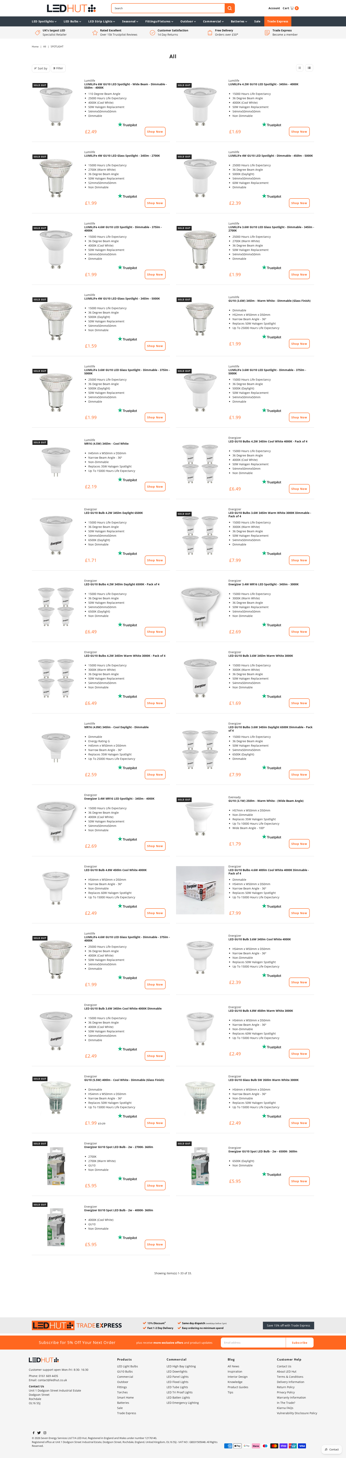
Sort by (42, 68)
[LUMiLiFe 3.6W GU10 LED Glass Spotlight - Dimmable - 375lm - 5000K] (56, 392)
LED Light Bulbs (127, 1366)
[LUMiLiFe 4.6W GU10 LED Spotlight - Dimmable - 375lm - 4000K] (56, 249)
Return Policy (286, 1387)
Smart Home (125, 1397)
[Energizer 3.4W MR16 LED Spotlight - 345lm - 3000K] (200, 607)
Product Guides (238, 1387)
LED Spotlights (43, 21)
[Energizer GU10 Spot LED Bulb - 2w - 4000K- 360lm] (56, 1226)
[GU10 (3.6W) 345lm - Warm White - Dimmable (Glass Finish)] (200, 321)
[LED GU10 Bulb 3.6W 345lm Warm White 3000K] (200, 678)
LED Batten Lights (178, 1397)
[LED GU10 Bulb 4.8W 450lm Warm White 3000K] (200, 1031)
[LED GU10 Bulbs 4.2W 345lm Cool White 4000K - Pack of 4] (200, 464)
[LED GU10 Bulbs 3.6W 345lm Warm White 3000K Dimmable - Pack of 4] (200, 535)
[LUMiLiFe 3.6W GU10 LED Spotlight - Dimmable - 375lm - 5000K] (200, 392)
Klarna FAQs (285, 1408)
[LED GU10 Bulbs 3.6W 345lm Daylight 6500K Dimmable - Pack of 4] (200, 749)
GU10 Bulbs (125, 1371)
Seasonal (129, 21)
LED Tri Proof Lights (180, 1392)
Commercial (212, 21)
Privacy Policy (286, 1392)
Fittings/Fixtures (158, 21)
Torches (122, 1392)
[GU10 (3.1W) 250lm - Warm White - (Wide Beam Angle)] (200, 821)
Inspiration (235, 1371)
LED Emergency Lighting (183, 1403)
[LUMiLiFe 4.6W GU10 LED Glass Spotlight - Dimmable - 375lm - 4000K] (56, 959)
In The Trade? (286, 1403)
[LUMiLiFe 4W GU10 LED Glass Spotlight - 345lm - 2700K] (56, 178)
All (44, 46)
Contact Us (284, 1366)
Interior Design (238, 1377)
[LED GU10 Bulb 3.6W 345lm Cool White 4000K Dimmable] (56, 1031)
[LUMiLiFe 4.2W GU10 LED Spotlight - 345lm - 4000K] (200, 106)
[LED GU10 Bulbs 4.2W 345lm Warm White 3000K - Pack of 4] (56, 678)
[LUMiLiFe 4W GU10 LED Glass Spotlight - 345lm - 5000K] (56, 321)
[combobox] (173, 8)
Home (35, 46)
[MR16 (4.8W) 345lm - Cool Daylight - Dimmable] (56, 749)
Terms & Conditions (290, 1377)
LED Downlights (177, 1371)
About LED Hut (286, 1371)
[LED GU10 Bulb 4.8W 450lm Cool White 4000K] (56, 890)
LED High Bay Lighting (181, 1366)
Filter (59, 68)
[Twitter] (39, 1433)
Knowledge (235, 1382)
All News (233, 1366)
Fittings (122, 1387)
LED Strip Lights (100, 21)
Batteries (237, 21)
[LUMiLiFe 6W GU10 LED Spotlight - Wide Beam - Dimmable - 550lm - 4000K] (56, 106)
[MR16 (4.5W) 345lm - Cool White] (56, 464)
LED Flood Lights (177, 1382)
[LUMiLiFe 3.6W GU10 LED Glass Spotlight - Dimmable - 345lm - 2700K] (200, 249)
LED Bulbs (71, 21)
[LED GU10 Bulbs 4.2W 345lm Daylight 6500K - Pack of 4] (56, 607)
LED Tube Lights (177, 1387)
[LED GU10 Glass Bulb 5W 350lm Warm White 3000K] (200, 1100)
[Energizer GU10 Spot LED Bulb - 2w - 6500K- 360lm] (200, 1165)
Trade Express (277, 21)
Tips (230, 1392)
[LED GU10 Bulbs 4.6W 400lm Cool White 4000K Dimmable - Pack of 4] (200, 890)
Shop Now (155, 131)
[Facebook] (33, 1433)
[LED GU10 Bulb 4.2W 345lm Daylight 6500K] (56, 535)
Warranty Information (291, 1397)
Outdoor (186, 21)
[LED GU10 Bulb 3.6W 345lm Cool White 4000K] (200, 959)
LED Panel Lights (178, 1377)
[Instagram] (44, 1433)
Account (274, 8)
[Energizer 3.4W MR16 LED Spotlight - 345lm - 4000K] (56, 821)
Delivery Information (290, 1382)
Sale (257, 21)
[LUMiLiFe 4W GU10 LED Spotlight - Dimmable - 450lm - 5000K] (200, 178)
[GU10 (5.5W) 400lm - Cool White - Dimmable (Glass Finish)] (56, 1100)
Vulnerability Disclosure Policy (297, 1413)
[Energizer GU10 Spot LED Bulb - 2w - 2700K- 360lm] (56, 1165)
